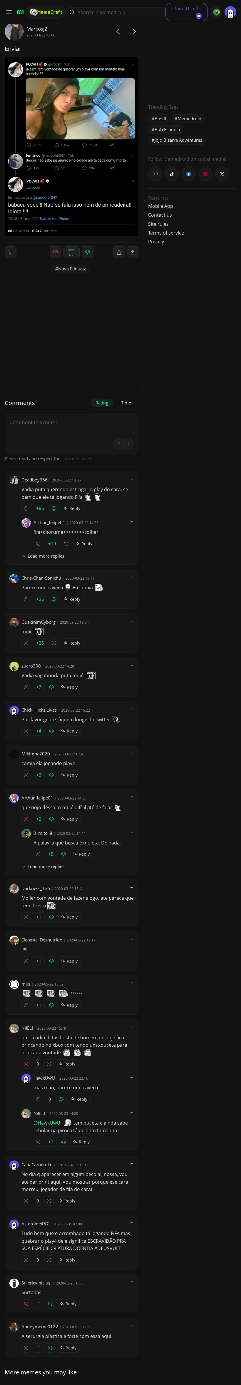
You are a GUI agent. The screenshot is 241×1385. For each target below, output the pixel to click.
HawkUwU (44, 1078)
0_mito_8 (42, 833)
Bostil (160, 118)
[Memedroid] (19, 12)
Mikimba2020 (35, 754)
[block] (132, 252)
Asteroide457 (35, 1224)
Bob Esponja (167, 129)
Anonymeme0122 (39, 1326)
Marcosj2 (36, 28)
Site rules (158, 224)
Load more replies (46, 556)
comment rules (76, 458)
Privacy (156, 241)
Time (126, 403)
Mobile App (160, 206)
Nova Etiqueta (72, 269)
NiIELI (27, 1028)
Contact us (160, 215)
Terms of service (166, 233)
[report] (119, 252)
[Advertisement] (192, 59)
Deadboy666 (34, 480)
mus (25, 984)
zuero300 (31, 666)
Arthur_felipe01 (49, 522)
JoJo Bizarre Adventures (178, 140)
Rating (102, 403)
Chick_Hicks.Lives (39, 710)
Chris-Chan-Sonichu (41, 578)
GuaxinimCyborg (38, 622)
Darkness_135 (35, 888)
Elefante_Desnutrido (41, 940)
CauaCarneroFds (38, 1164)
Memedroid (189, 118)
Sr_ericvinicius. (36, 1283)
